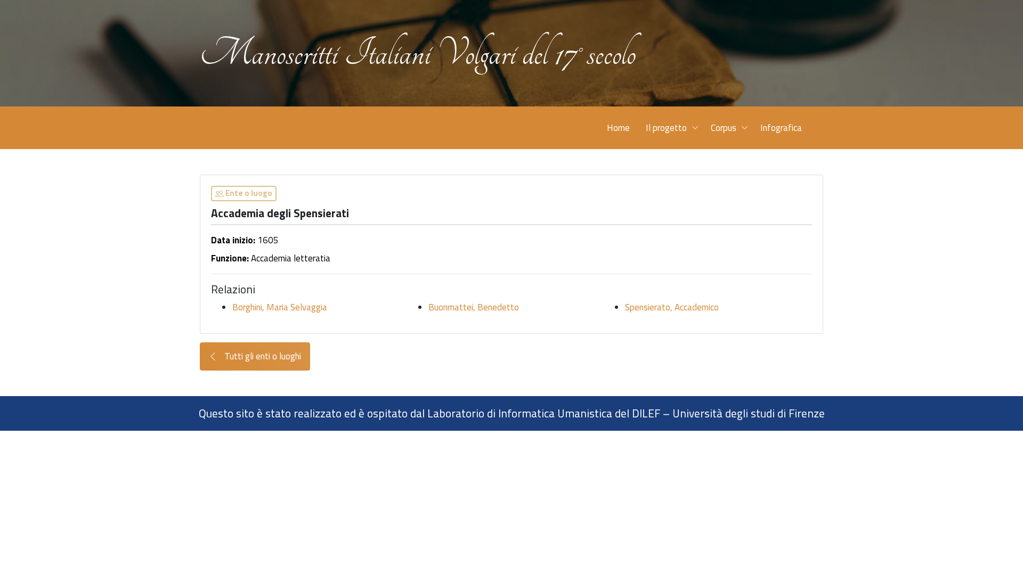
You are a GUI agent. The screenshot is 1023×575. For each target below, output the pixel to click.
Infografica (781, 128)
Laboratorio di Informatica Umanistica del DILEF (543, 413)
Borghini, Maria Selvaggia (279, 307)
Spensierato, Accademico (672, 307)
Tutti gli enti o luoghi (261, 356)
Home (618, 128)
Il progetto (666, 128)
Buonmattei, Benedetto (473, 307)
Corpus (723, 128)
